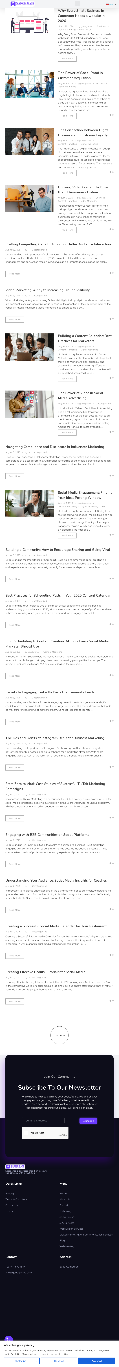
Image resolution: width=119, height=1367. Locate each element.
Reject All (59, 1361)
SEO (104, 506)
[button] (77, 3)
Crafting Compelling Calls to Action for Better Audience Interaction (58, 244)
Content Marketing (67, 144)
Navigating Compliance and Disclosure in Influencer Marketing (54, 447)
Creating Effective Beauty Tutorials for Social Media (45, 972)
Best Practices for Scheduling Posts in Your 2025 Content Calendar (58, 595)
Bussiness (101, 26)
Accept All (97, 1361)
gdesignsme (86, 26)
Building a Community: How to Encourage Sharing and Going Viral (57, 549)
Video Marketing (89, 201)
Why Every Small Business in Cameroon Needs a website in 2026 (81, 15)
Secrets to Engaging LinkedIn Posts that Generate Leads (49, 692)
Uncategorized (39, 249)
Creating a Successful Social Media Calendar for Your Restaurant (56, 926)
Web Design (85, 29)
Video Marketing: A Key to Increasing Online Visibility (47, 290)
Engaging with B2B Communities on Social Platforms (47, 834)
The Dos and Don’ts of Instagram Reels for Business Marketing (54, 738)
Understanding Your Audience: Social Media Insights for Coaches (56, 880)
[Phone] (8, 1340)
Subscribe (88, 1120)
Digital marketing (67, 29)
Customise (20, 1361)
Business (100, 83)
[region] (59, 1354)
